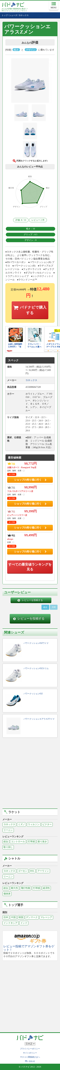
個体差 (7, 893)
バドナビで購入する (33, 310)
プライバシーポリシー (30, 1049)
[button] (30, 81)
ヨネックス (9, 824)
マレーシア (46, 917)
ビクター (47, 824)
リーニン (8, 830)
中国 (13, 917)
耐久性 (14, 888)
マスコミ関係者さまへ (30, 1057)
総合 (45, 607)
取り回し (8, 847)
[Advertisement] (30, 773)
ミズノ (21, 824)
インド (23, 923)
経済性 (46, 888)
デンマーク (32, 917)
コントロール (18, 841)
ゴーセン (22, 871)
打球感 (31, 841)
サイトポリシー (30, 1053)
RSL (32, 871)
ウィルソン (34, 824)
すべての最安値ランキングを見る (30, 567)
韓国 (20, 917)
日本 (6, 917)
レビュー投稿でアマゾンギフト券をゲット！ (28, 948)
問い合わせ (30, 1061)
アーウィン (43, 871)
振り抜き (42, 841)
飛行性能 (25, 888)
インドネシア (11, 923)
